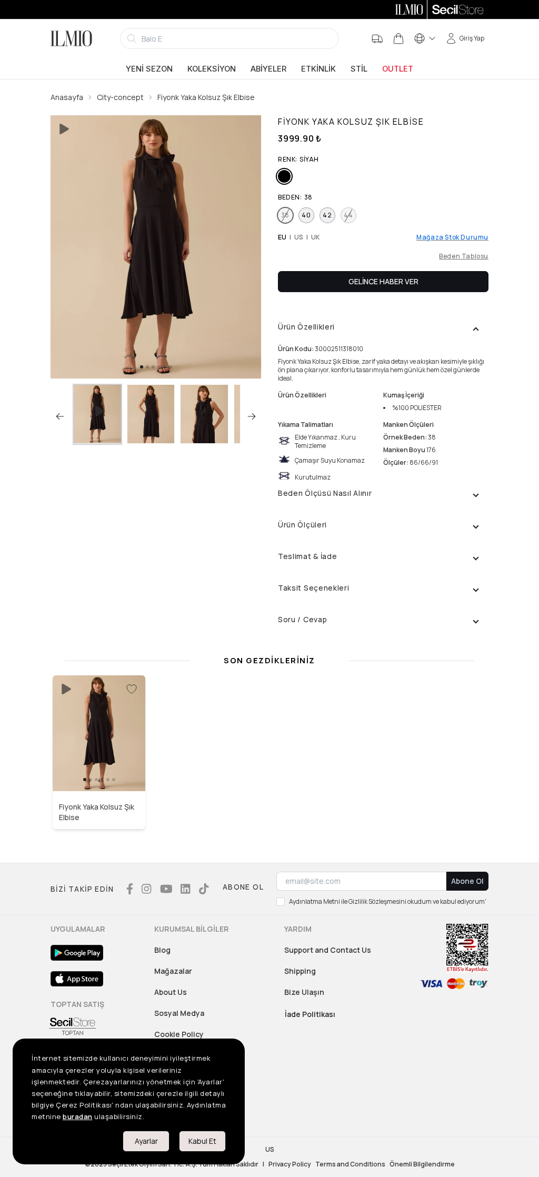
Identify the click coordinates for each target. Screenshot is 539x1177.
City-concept (120, 97)
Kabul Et (202, 1141)
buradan (78, 1116)
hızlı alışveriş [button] (99, 768)
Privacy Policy (289, 1164)
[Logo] (71, 38)
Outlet (397, 69)
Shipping (300, 971)
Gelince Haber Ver (383, 281)
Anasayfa (67, 97)
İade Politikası (310, 1014)
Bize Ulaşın (304, 992)
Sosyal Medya (179, 1013)
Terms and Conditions (350, 1164)
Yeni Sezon (149, 69)
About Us (170, 992)
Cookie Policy (179, 1034)
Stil (359, 69)
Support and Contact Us (327, 950)
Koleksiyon (211, 69)
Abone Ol (467, 881)
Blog (162, 950)
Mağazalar (173, 971)
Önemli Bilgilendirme (422, 1164)
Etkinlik (318, 69)
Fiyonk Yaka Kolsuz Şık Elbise (206, 97)
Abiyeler (268, 69)
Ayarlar (146, 1141)
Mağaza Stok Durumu (452, 237)
